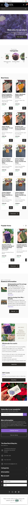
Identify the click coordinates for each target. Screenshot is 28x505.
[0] (26, 4)
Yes (17, 500)
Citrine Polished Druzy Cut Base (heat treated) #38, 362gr (20, 194)
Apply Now (14, 364)
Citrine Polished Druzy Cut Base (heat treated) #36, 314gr (20, 160)
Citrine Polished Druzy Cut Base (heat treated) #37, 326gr (7, 194)
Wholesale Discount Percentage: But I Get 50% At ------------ (17, 284)
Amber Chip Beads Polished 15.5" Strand (20, 96)
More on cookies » (14, 502)
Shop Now (13, 380)
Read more (10, 295)
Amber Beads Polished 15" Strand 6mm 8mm (7, 128)
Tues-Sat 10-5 (7, 459)
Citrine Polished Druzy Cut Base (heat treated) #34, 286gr (7, 160)
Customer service (14, 430)
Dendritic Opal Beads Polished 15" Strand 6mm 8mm (20, 128)
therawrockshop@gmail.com (10, 464)
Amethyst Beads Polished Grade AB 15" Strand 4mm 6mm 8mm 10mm (8, 246)
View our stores (14, 435)
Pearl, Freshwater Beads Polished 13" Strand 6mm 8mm (7, 96)
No (20, 500)
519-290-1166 (7, 455)
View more (13, 213)
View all (13, 311)
